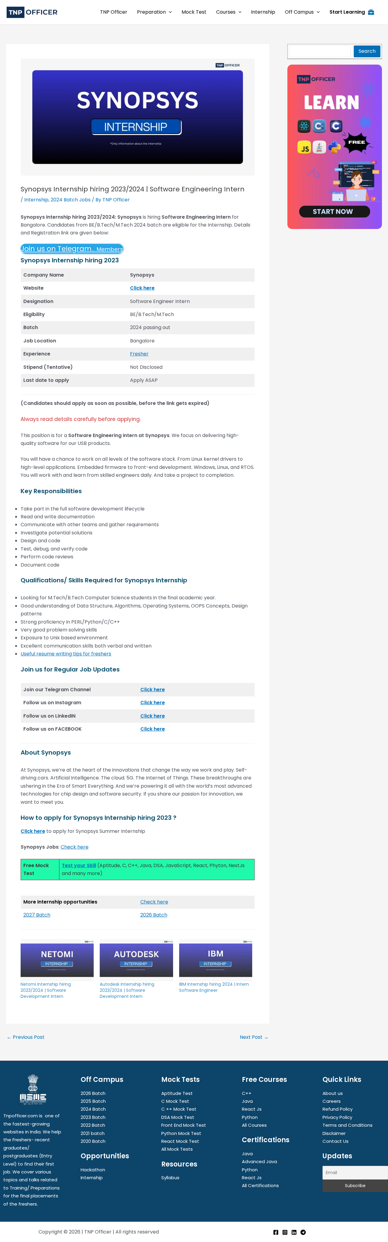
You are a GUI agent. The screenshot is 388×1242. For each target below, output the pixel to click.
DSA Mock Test (177, 1117)
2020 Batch (93, 1141)
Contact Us (336, 1141)
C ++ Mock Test (178, 1109)
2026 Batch (153, 914)
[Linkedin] (294, 1232)
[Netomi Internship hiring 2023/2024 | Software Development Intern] (57, 960)
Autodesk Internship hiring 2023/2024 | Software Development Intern (127, 990)
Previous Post (26, 1037)
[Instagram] (285, 1232)
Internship (36, 199)
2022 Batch (93, 1125)
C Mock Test (175, 1101)
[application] (169, 12)
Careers (332, 1101)
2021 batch (93, 1133)
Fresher (139, 353)
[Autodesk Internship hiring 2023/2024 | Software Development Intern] (136, 960)
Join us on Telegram (72, 249)
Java (247, 1101)
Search (367, 51)
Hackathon (93, 1169)
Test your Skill (79, 865)
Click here (142, 287)
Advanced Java (259, 1161)
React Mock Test (180, 1141)
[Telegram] (303, 1232)
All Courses (254, 1125)
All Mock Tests (177, 1149)
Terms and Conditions (348, 1125)
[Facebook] (276, 1232)
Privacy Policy (337, 1117)
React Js (252, 1109)
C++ (247, 1093)
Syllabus (170, 1177)
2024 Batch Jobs (71, 199)
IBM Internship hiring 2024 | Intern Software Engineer (214, 987)
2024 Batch (93, 1109)
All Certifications (260, 1185)
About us (333, 1093)
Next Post (254, 1037)
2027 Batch (36, 914)
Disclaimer (334, 1133)
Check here (75, 846)
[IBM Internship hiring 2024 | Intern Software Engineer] (215, 960)
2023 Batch (93, 1117)
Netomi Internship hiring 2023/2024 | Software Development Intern (46, 990)
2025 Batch (93, 1101)
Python (250, 1117)
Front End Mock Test (183, 1125)
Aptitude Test (177, 1093)
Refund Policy (338, 1109)
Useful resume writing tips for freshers (66, 653)
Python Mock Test (181, 1133)
